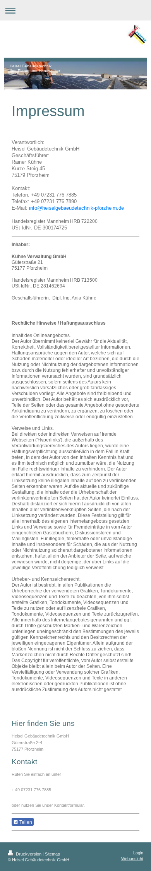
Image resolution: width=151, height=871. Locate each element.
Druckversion (29, 854)
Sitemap (52, 854)
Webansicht (132, 858)
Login (138, 852)
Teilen (25, 822)
